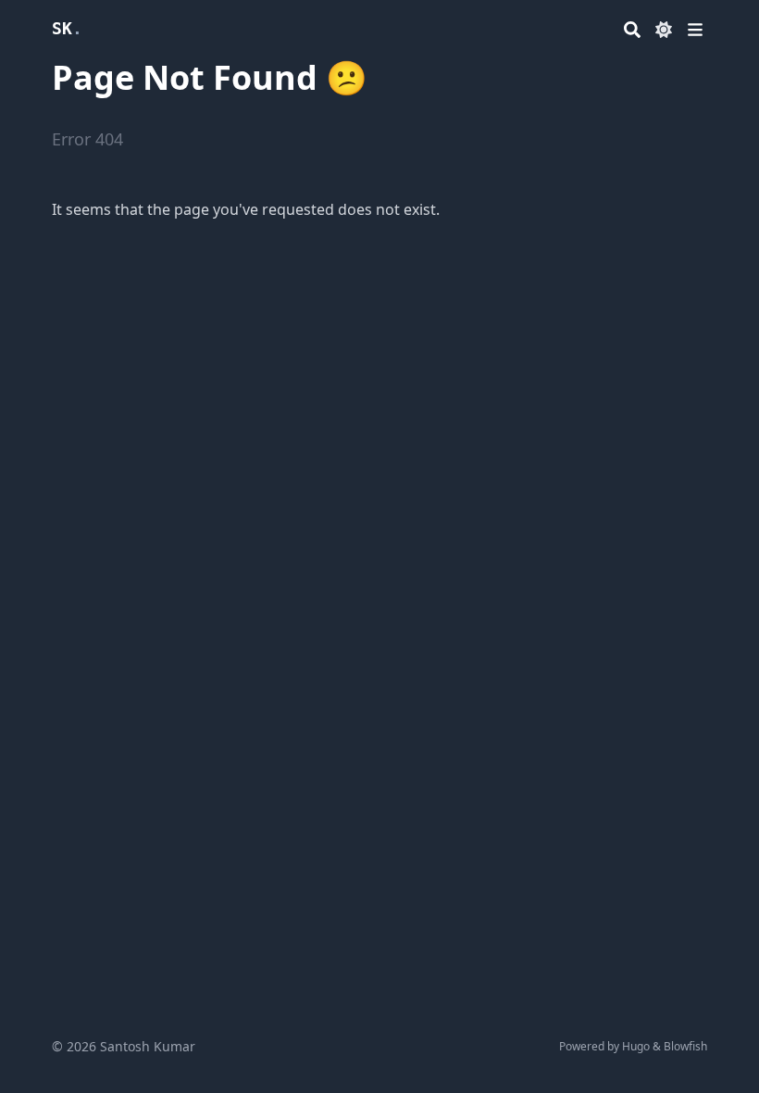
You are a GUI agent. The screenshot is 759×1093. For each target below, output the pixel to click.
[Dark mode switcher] (663, 29)
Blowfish (685, 1046)
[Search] (632, 29)
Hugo (636, 1046)
